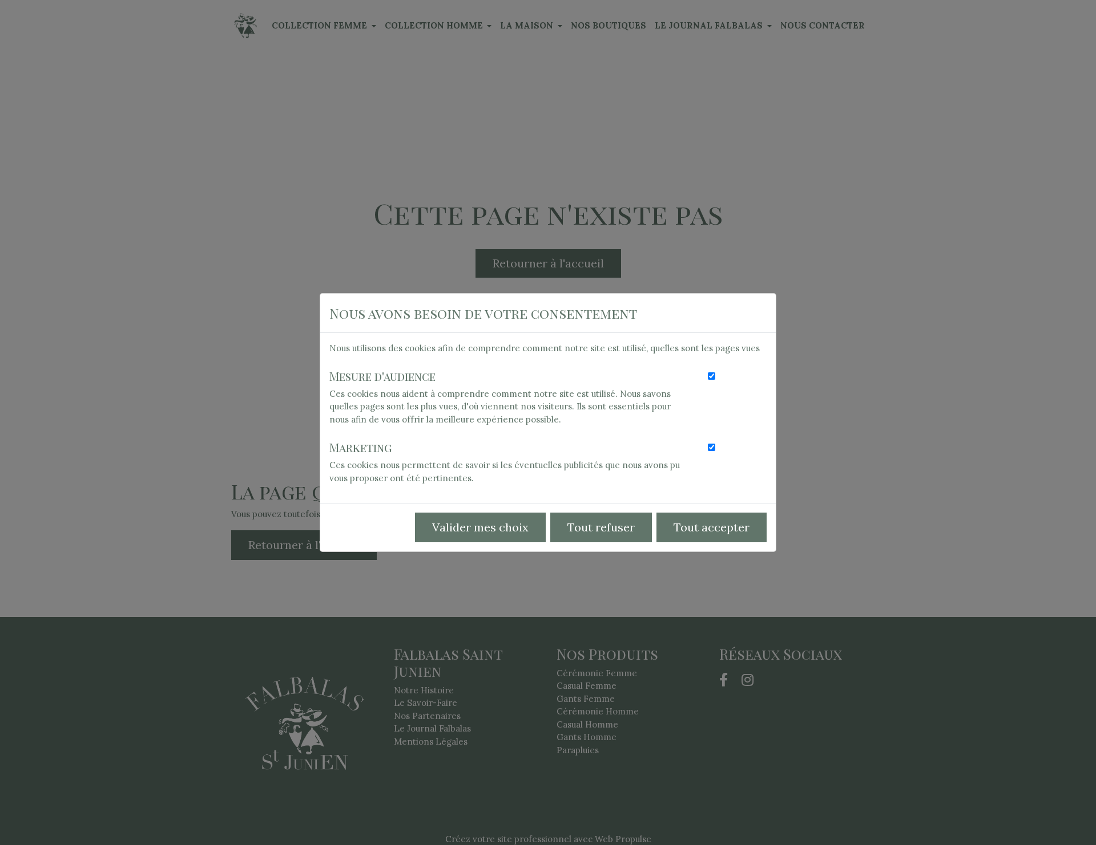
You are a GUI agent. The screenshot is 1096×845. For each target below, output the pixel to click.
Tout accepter (712, 527)
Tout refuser (601, 527)
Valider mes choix (480, 527)
